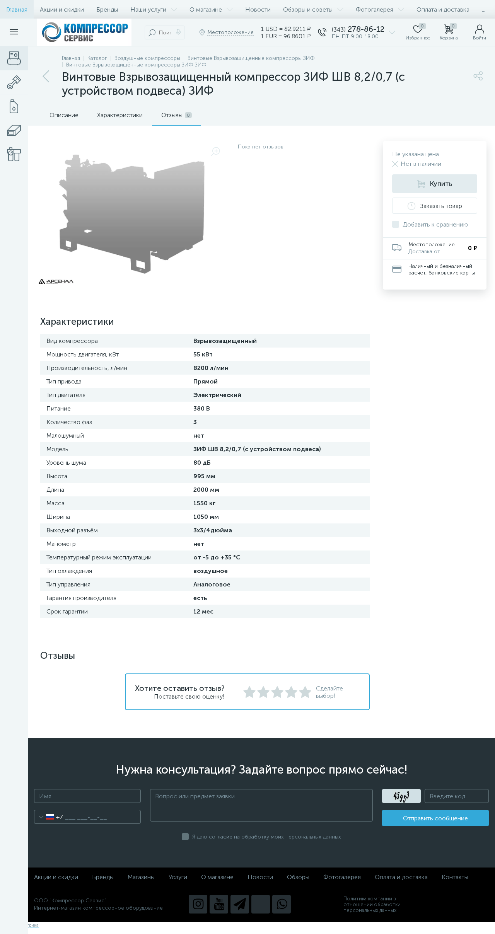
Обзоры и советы (308, 9)
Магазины (141, 877)
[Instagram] (198, 904)
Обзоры (298, 877)
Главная (16, 9)
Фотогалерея (374, 9)
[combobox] (48, 816)
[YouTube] (219, 904)
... (483, 9)
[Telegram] (239, 904)
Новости (258, 9)
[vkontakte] (260, 904)
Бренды (107, 9)
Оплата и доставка (442, 9)
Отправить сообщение (435, 818)
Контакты (455, 877)
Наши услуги (148, 9)
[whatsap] (281, 904)
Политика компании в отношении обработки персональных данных (372, 904)
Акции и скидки (62, 9)
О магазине (205, 9)
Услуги (178, 877)
